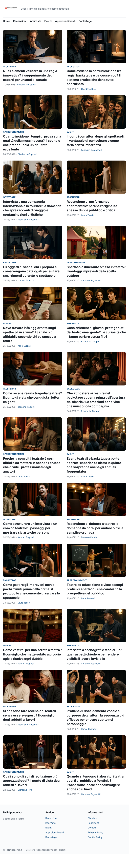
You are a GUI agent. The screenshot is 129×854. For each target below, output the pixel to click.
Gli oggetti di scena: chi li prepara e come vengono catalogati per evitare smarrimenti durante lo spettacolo (31, 271)
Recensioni (20, 21)
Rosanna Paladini (26, 406)
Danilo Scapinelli (89, 729)
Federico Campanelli (91, 150)
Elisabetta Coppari (26, 84)
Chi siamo (93, 818)
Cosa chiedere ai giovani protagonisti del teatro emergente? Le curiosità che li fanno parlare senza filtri (96, 332)
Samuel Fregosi (25, 537)
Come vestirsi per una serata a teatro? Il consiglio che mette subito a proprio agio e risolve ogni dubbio (32, 654)
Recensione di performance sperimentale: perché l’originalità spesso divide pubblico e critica (92, 206)
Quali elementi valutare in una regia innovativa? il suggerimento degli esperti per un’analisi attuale (30, 75)
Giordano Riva (88, 89)
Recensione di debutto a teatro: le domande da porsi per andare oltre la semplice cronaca (95, 528)
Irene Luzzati (24, 345)
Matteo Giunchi (25, 280)
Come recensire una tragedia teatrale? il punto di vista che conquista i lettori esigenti (32, 397)
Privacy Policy (95, 832)
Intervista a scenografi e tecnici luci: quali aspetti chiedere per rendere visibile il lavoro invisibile (94, 654)
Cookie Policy (95, 837)
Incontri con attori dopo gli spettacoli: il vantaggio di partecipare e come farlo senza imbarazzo (96, 140)
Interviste (35, 21)
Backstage (85, 21)
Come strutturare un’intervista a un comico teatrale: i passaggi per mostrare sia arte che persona (30, 528)
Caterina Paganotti (90, 280)
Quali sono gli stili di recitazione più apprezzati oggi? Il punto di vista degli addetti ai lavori (32, 780)
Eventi (48, 21)
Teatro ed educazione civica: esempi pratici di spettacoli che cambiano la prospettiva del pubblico (95, 589)
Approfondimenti (65, 21)
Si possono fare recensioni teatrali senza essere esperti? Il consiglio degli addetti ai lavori (29, 715)
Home (6, 21)
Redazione (93, 822)
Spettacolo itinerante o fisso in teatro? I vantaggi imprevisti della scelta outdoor (96, 271)
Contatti (92, 827)
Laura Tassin (87, 215)
